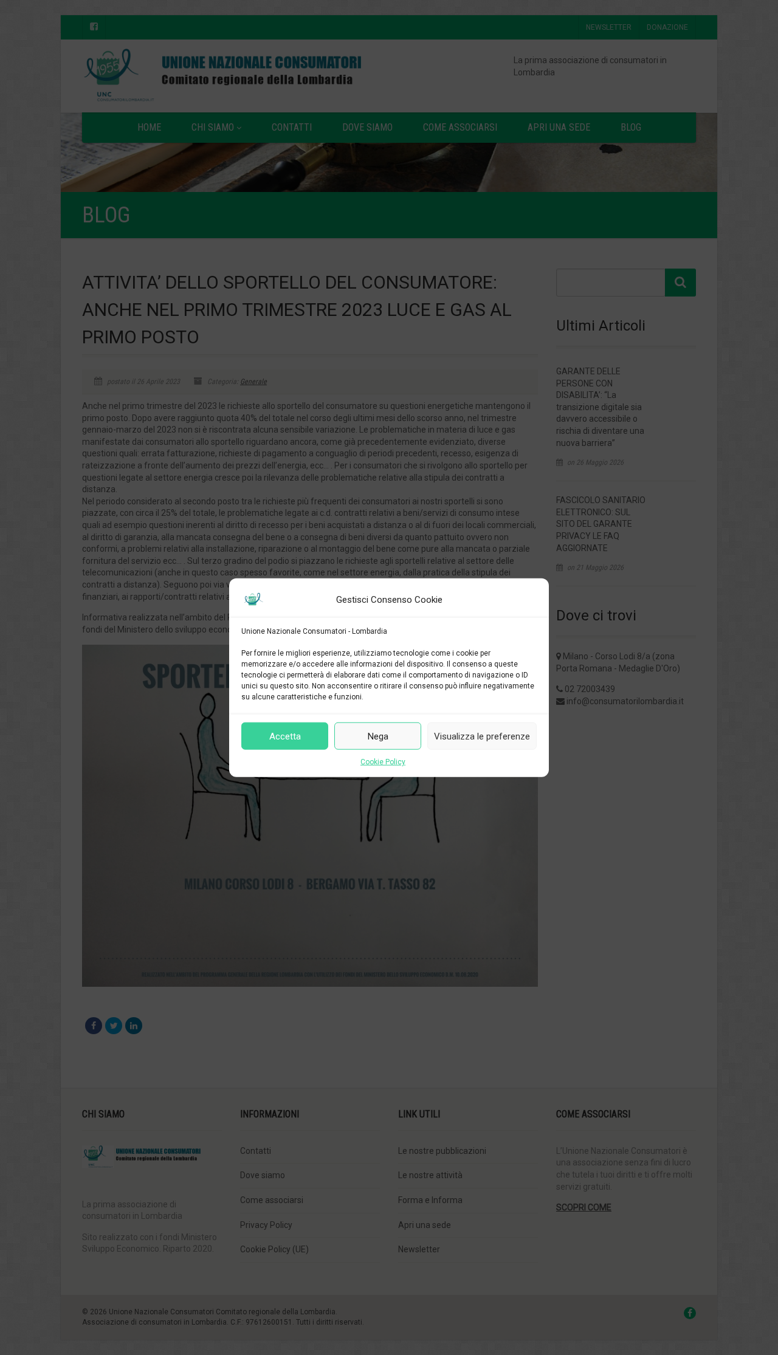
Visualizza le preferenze (482, 735)
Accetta (285, 735)
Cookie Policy (382, 762)
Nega (378, 735)
